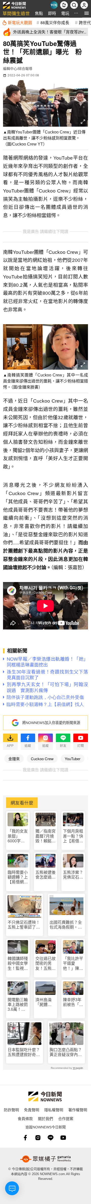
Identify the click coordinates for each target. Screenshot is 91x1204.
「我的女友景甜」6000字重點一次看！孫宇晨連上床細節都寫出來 (18, 836)
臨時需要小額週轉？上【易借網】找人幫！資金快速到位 (18, 877)
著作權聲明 (77, 1110)
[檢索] (74, 5)
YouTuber (72, 758)
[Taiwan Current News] (54, 5)
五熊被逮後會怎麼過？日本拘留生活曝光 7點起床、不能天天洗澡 (45, 875)
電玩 (65, 13)
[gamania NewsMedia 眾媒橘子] (45, 1159)
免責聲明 (31, 1110)
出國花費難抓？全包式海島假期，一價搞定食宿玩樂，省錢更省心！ (66, 925)
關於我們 (45, 1118)
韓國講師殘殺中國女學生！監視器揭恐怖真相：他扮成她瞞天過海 (18, 963)
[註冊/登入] (84, 5)
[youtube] (63, 1138)
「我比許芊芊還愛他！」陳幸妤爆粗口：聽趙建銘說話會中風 (73, 963)
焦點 (39, 13)
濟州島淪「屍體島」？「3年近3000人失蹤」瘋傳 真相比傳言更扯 (45, 1002)
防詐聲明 (11, 1110)
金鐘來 (14, 758)
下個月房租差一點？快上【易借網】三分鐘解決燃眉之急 (73, 836)
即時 (52, 13)
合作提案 (65, 1118)
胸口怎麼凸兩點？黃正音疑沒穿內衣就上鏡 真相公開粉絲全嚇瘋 (66, 1052)
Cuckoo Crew (42, 758)
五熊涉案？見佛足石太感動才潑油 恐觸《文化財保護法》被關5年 (73, 875)
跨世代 (85, 22)
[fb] (25, 1138)
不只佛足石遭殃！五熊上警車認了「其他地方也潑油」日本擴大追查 (24, 925)
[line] (51, 1138)
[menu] (86, 13)
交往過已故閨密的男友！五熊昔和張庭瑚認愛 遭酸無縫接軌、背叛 (45, 963)
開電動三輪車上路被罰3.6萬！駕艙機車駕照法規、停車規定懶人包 (18, 1005)
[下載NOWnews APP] (64, 5)
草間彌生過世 (16, 13)
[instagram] (38, 1138)
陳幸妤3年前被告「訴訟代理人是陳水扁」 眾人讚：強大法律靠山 (73, 1002)
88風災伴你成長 (54, 22)
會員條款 (25, 1118)
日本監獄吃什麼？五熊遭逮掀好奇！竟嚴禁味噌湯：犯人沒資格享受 (24, 1052)
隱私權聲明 (53, 1110)
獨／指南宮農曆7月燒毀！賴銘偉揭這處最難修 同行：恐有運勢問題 (45, 836)
